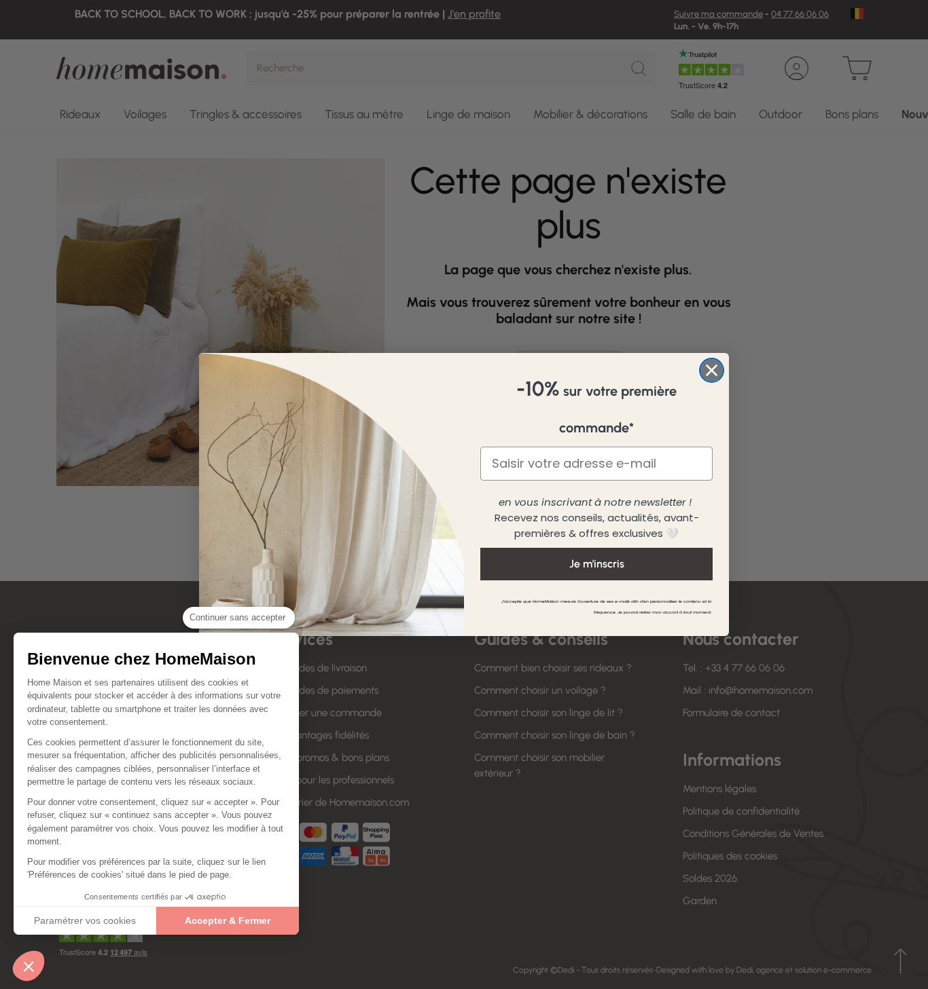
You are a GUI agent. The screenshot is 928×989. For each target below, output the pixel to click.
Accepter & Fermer (227, 920)
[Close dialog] (712, 370)
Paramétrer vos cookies (85, 920)
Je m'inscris (596, 563)
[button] (28, 966)
